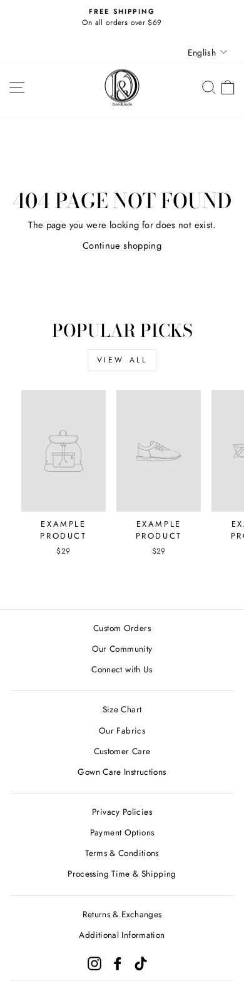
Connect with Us (122, 669)
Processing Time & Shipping (122, 873)
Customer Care (122, 751)
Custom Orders (122, 628)
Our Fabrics (122, 730)
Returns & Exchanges (122, 914)
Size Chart (122, 709)
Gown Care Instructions (122, 771)
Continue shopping (122, 245)
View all (122, 360)
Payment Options (122, 832)
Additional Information (122, 935)
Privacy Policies (122, 811)
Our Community (122, 648)
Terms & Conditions (122, 853)
